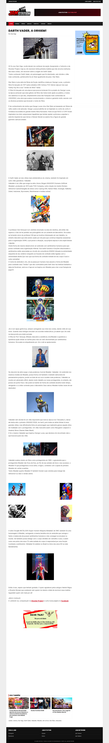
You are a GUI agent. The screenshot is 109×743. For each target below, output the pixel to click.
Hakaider (34, 720)
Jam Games (88, 1)
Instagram (11, 733)
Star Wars (52, 720)
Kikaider (39, 720)
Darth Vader (27, 720)
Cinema (17, 23)
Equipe (43, 733)
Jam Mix (43, 23)
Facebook (64, 601)
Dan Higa (20, 720)
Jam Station (97, 1)
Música (29, 23)
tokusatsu (58, 720)
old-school (45, 720)
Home (11, 23)
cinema (15, 720)
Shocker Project (37, 601)
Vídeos (49, 23)
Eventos (36, 23)
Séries (23, 23)
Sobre (43, 736)
